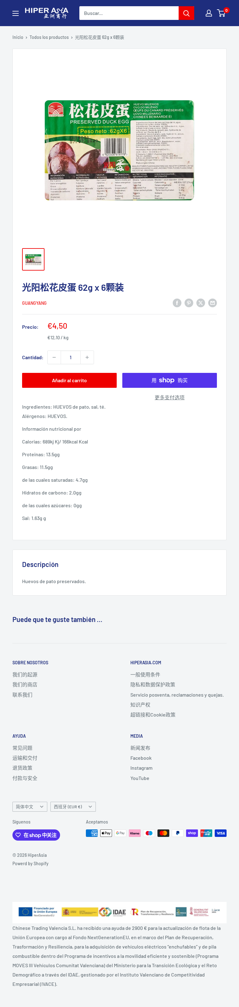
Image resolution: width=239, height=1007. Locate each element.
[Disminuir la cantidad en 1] (54, 357)
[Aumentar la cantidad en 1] (87, 357)
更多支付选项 (170, 397)
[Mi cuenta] (209, 13)
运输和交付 (24, 758)
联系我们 (22, 695)
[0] (221, 13)
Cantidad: (33, 357)
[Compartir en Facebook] (177, 302)
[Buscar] (186, 13)
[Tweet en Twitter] (200, 302)
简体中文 (24, 806)
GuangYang (34, 303)
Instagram (141, 768)
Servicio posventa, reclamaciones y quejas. (177, 695)
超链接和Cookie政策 (153, 714)
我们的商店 (24, 684)
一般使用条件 (145, 674)
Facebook (141, 758)
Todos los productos (49, 37)
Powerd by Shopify (30, 863)
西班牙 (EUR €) (68, 806)
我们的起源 (24, 674)
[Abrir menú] (15, 13)
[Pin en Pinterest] (189, 302)
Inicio (17, 37)
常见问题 (22, 748)
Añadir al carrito (69, 380)
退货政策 (22, 768)
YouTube (139, 778)
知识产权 (140, 705)
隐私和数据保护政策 (152, 684)
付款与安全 (24, 778)
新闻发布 (140, 748)
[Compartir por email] (212, 302)
